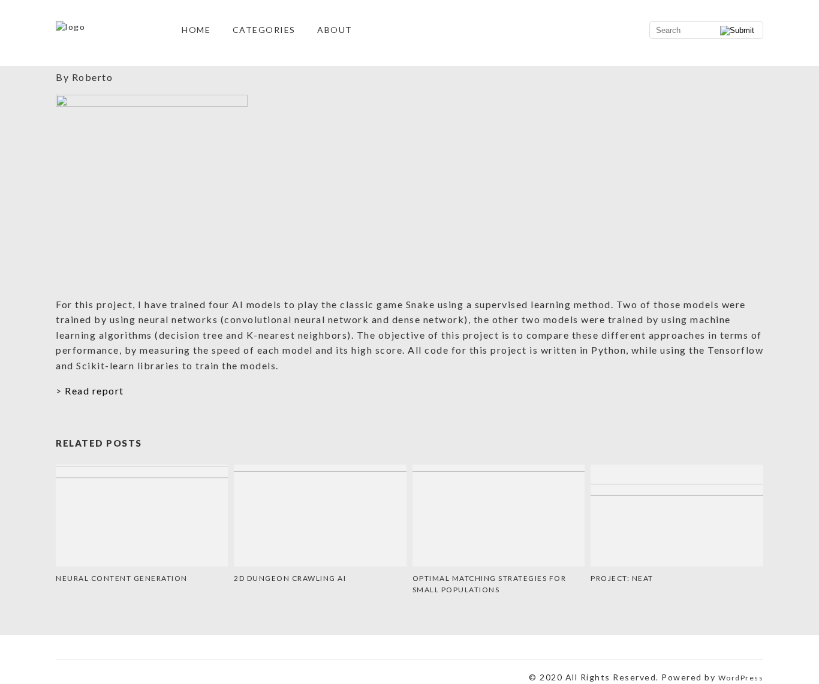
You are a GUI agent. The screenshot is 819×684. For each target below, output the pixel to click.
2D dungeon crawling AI (290, 578)
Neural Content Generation (122, 578)
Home (196, 30)
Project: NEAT (622, 578)
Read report (94, 390)
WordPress (741, 677)
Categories (264, 30)
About (335, 30)
